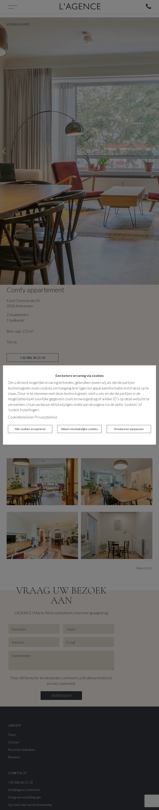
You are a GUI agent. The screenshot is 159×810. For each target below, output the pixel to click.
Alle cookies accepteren (30, 429)
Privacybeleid (46, 417)
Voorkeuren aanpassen (129, 429)
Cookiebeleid (18, 417)
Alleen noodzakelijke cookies (79, 429)
